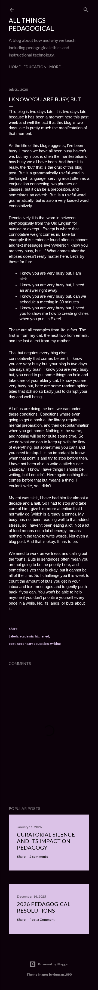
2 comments (38, 856)
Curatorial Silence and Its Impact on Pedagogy (46, 841)
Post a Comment (42, 919)
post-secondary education (29, 644)
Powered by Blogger (53, 964)
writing (55, 644)
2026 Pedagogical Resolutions (44, 907)
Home (15, 66)
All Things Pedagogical (31, 24)
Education (35, 66)
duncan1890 (62, 974)
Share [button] (13, 629)
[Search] (86, 8)
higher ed (42, 636)
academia (26, 636)
